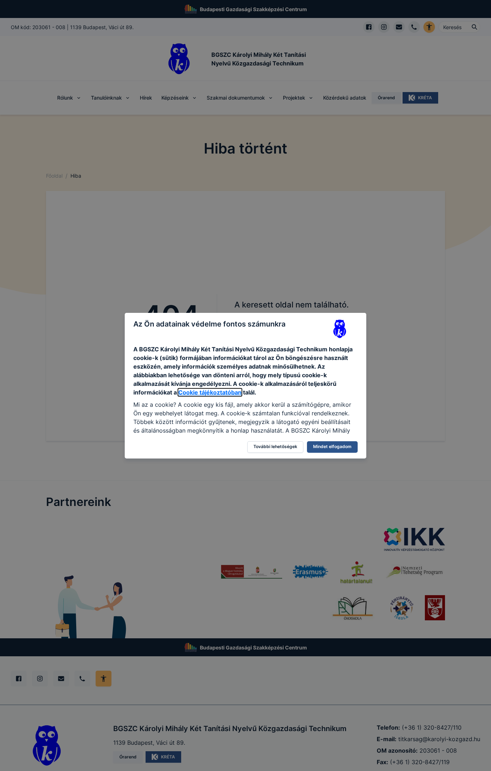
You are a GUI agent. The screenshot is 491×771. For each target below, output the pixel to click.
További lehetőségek (275, 446)
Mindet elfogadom (332, 446)
